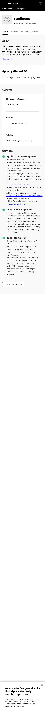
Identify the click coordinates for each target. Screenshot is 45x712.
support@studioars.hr (18, 99)
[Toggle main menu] (3, 3)
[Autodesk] (13, 3)
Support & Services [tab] (29, 32)
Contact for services (13, 284)
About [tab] (5, 32)
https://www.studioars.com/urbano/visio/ (24, 195)
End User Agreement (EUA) (20, 140)
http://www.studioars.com (25, 23)
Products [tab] (14, 32)
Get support (13, 104)
